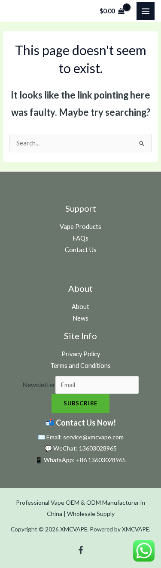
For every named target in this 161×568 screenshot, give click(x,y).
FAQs (80, 238)
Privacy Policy (80, 354)
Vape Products (80, 226)
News (80, 318)
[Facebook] (81, 550)
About (80, 306)
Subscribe (80, 403)
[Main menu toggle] (146, 11)
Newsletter (38, 385)
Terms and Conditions (80, 365)
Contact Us (81, 249)
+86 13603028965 (101, 459)
